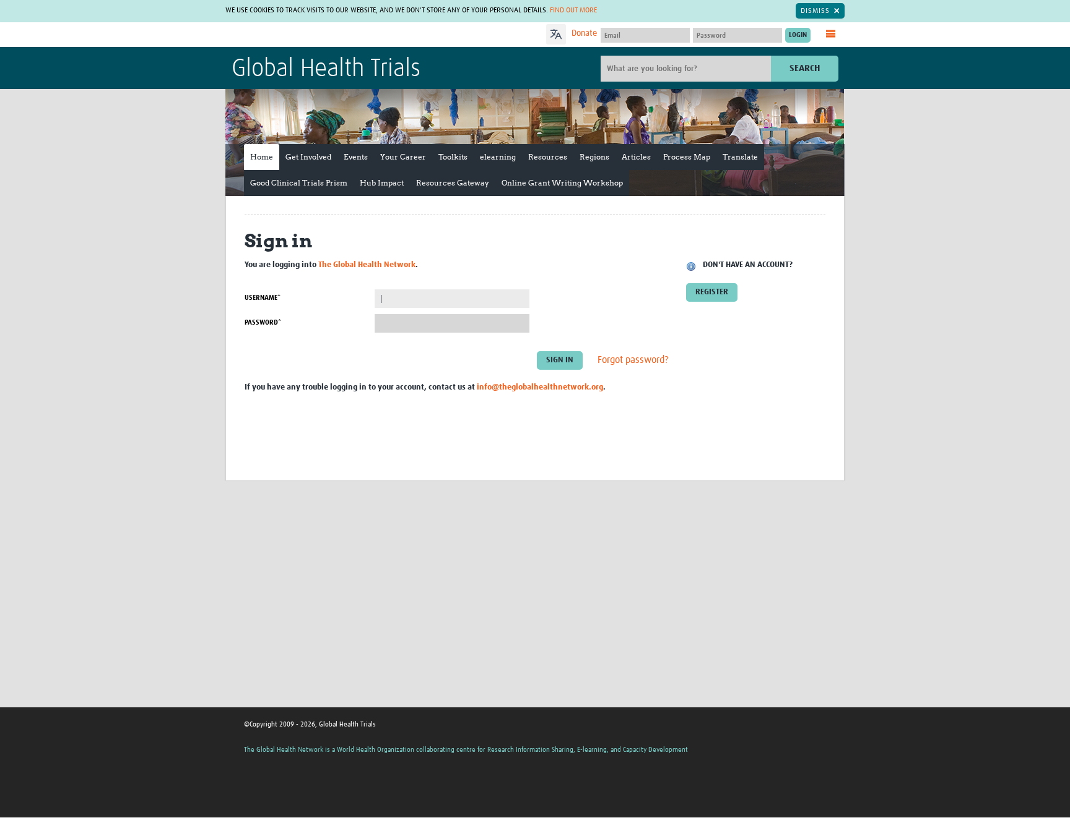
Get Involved (308, 156)
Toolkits (453, 156)
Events (356, 156)
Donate (584, 33)
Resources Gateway (452, 182)
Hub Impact (382, 182)
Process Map (686, 156)
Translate (740, 156)
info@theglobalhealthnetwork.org (540, 387)
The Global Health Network (324, 35)
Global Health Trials (326, 69)
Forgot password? (633, 360)
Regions (594, 156)
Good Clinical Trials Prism (298, 182)
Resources (547, 156)
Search (804, 68)
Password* (263, 322)
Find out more (573, 10)
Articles (636, 156)
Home (261, 156)
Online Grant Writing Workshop (562, 182)
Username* (263, 297)
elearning (498, 156)
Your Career (403, 156)
